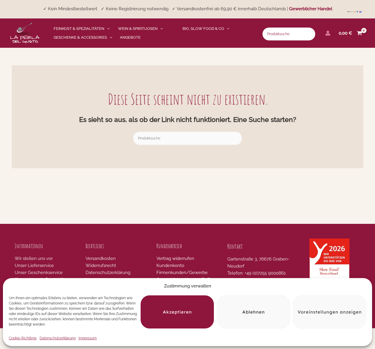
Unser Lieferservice (34, 265)
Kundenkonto (170, 265)
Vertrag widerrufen (175, 258)
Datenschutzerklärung (58, 338)
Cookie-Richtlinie (23, 338)
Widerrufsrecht (101, 265)
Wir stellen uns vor (34, 258)
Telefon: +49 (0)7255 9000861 (256, 273)
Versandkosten (101, 258)
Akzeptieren (177, 312)
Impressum (88, 338)
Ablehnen (253, 312)
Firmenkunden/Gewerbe (182, 272)
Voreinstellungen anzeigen (330, 312)
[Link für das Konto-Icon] (327, 33)
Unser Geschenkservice (39, 272)
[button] (107, 28)
